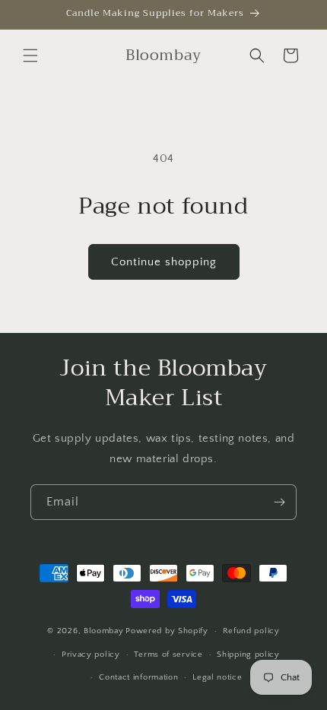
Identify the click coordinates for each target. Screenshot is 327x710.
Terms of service (168, 654)
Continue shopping (164, 261)
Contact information (138, 677)
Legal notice (217, 677)
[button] (30, 55)
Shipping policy (248, 654)
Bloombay (104, 631)
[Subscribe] (279, 502)
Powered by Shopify (166, 631)
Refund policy (251, 631)
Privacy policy (91, 654)
